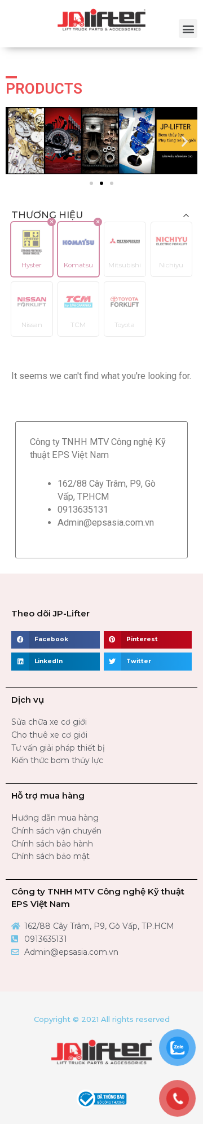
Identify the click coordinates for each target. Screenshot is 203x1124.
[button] (188, 28)
